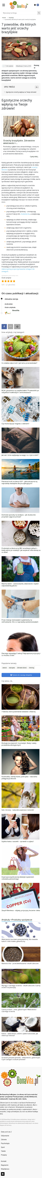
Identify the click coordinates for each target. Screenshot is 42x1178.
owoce (5, 668)
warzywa (12, 668)
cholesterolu (25, 214)
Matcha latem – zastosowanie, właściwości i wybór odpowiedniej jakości (20, 585)
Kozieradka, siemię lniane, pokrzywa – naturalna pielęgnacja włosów (19, 778)
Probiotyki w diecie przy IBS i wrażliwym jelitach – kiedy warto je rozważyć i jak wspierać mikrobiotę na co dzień (21, 550)
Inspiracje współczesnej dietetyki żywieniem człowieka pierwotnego (18, 878)
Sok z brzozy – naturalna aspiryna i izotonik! (18, 810)
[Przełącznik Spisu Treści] (36, 87)
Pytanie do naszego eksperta (22, 675)
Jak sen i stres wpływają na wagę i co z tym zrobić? (20, 455)
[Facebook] (38, 5)
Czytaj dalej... (34, 156)
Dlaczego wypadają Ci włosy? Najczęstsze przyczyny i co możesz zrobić (21, 654)
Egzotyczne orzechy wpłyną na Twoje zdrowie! (21, 92)
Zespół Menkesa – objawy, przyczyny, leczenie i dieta (21, 910)
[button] (3, 5)
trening (31, 668)
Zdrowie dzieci (22, 668)
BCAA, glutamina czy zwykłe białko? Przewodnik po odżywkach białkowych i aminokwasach (20, 391)
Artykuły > (7, 919)
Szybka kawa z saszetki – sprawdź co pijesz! (18, 841)
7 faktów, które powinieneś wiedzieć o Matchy (19, 712)
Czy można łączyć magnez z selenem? (15, 424)
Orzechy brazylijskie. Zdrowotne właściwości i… (19, 141)
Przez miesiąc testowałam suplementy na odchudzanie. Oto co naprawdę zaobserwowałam (20, 621)
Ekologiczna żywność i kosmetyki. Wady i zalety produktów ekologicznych (19, 744)
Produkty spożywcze (22, 919)
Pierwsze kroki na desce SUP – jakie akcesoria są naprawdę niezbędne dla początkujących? (19, 482)
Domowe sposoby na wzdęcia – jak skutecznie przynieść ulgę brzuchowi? (19, 516)
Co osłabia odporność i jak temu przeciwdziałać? (19, 363)
